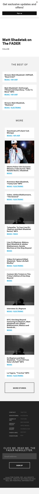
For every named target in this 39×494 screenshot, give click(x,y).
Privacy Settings (21, 479)
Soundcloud (25, 429)
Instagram (24, 422)
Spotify (23, 432)
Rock (15, 233)
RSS (21, 435)
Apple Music (24, 425)
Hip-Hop (14, 79)
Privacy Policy (12, 424)
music (7, 79)
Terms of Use (12, 419)
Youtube (23, 419)
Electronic (16, 107)
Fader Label (13, 432)
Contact (12, 412)
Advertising (13, 415)
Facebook (24, 415)
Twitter (23, 412)
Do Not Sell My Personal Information (21, 480)
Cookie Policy (11, 428)
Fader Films (13, 436)
